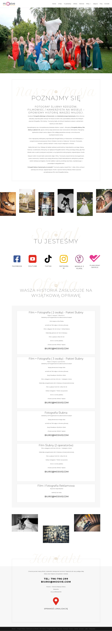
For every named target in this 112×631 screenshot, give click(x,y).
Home (54, 3)
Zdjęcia (95, 3)
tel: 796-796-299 (56, 578)
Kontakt (106, 3)
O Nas (60, 3)
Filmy (87, 3)
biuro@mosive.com (56, 581)
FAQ (101, 3)
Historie (81, 3)
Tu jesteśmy (67, 3)
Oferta (75, 3)
